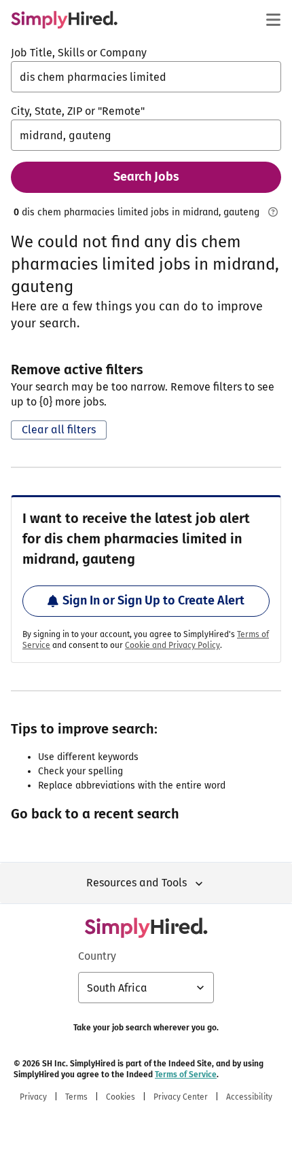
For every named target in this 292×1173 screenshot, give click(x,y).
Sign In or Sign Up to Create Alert (153, 600)
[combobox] (146, 76)
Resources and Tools (136, 882)
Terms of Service (186, 1074)
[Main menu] (273, 20)
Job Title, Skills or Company (79, 52)
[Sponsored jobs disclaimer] (273, 212)
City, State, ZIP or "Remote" (78, 111)
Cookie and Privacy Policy (172, 645)
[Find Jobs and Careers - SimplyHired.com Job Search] (64, 20)
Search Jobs (146, 176)
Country (97, 956)
